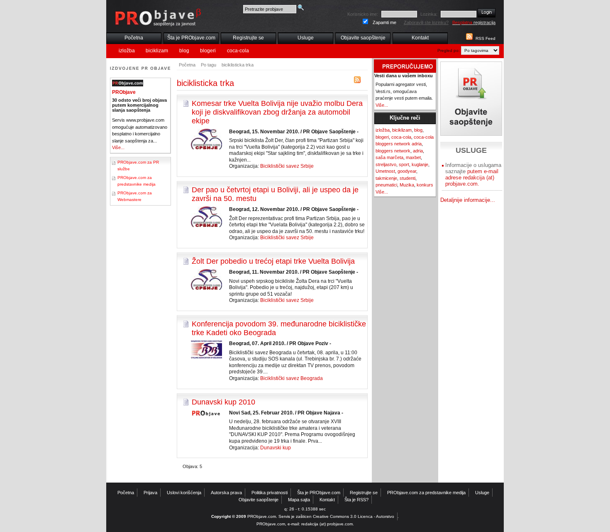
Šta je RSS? (356, 499)
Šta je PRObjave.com (191, 38)
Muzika (407, 184)
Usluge (306, 38)
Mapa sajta (299, 499)
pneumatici (386, 184)
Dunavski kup (275, 448)
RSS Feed (485, 38)
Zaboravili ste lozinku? (426, 22)
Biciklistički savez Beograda (291, 378)
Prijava (150, 492)
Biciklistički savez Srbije (287, 166)
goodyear (407, 171)
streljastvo (386, 164)
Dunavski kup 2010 (223, 402)
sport (404, 164)
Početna (133, 38)
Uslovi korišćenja (184, 492)
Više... (118, 147)
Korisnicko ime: (362, 14)
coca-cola (238, 51)
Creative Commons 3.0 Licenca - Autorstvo (353, 516)
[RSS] (357, 81)
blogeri (208, 51)
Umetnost (385, 171)
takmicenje (386, 178)
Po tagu (208, 64)
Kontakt (420, 38)
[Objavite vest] (471, 98)
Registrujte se (248, 38)
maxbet (413, 157)
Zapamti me (384, 22)
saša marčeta (389, 157)
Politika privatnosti (269, 492)
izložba (127, 51)
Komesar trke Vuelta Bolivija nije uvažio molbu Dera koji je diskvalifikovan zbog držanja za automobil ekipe (277, 112)
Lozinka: (428, 14)
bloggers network (393, 150)
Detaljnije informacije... (467, 200)
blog (184, 51)
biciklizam (157, 51)
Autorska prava (226, 492)
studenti (407, 178)
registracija (473, 22)
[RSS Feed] (468, 38)
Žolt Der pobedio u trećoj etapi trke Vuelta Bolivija (273, 261)
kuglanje (420, 164)
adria (418, 150)
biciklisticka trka (238, 64)
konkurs (425, 184)
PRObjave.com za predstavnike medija (426, 492)
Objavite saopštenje (363, 38)
